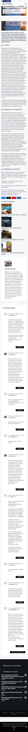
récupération (4, 123)
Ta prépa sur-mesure (21, 712)
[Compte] (5, 1)
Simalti (12, 38)
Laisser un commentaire (18, 652)
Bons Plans (14, 714)
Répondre (19, 347)
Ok (14, 729)
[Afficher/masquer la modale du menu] (26, 4)
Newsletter (5, 712)
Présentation (12, 712)
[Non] (26, 727)
